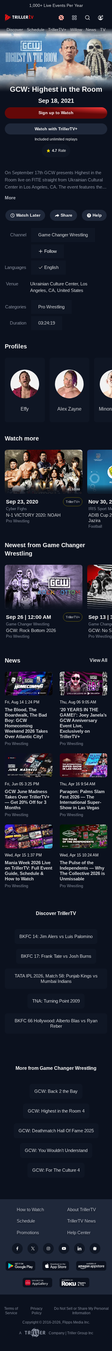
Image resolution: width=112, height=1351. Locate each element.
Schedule (36, 29)
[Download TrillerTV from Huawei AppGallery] (37, 1282)
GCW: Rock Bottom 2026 (31, 630)
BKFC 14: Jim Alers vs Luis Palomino (56, 936)
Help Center (78, 1232)
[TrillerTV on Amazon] (91, 1266)
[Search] (87, 17)
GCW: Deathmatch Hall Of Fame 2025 (56, 1130)
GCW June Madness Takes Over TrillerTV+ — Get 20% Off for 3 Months (27, 799)
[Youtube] (64, 1248)
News (91, 29)
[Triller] (95, 1248)
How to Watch (30, 1209)
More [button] (10, 197)
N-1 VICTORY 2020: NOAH (33, 515)
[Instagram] (48, 1248)
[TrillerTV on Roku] (74, 1282)
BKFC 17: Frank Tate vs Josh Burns (56, 956)
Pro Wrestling (51, 306)
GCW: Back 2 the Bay (56, 1091)
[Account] (100, 17)
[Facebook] (17, 1248)
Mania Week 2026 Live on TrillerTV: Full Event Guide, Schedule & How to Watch (28, 870)
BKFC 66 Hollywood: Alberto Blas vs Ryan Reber (56, 1023)
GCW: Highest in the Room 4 (56, 1110)
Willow (76, 29)
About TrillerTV (81, 1209)
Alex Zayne (69, 408)
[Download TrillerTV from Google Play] (21, 1266)
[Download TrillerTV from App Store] (55, 1266)
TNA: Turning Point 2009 (56, 1000)
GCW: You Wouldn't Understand (56, 1150)
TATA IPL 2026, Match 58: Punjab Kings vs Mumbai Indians (56, 978)
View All (98, 660)
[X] (32, 1248)
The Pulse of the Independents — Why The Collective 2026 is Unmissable (82, 870)
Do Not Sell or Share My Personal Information (81, 1310)
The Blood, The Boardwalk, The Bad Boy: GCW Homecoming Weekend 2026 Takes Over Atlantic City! (26, 723)
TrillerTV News (81, 1220)
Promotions (28, 1232)
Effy (25, 408)
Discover (15, 29)
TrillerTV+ (57, 29)
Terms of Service (11, 1310)
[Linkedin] (79, 1248)
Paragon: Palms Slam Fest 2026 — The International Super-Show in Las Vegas (82, 799)
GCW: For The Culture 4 (56, 1170)
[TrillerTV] (19, 17)
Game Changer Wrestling (63, 234)
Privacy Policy (36, 1310)
